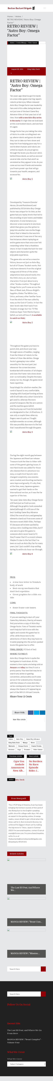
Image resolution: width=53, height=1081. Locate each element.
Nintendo (11, 746)
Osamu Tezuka (36, 746)
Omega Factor (23, 746)
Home (10, 16)
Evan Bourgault (18, 798)
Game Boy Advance (33, 739)
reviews (11, 749)
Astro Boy (19, 739)
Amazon (13, 667)
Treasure (27, 749)
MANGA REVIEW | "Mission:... (25, 953)
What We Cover (14, 1059)
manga (25, 742)
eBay (23, 667)
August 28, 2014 (17, 69)
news (33, 742)
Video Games (32, 43)
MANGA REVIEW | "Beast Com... (26, 922)
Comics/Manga (21, 43)
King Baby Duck (33, 69)
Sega (19, 749)
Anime (18, 16)
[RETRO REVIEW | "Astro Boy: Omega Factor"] (18, 789)
